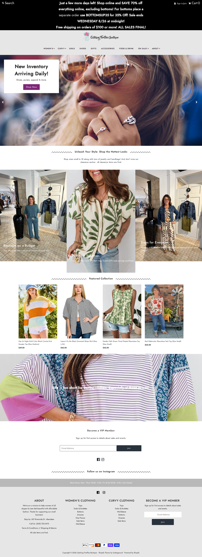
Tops (80, 505)
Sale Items (80, 521)
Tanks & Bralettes (80, 508)
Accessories (108, 48)
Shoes (83, 48)
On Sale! (142, 48)
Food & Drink (126, 48)
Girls (72, 48)
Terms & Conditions (30, 528)
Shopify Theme (104, 552)
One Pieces (80, 517)
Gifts (93, 48)
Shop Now (31, 87)
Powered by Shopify (131, 552)
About (155, 48)
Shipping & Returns (48, 528)
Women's (48, 48)
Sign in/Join (181, 3)
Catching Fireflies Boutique (87, 552)
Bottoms (80, 511)
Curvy (61, 48)
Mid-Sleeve (80, 524)
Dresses (80, 514)
